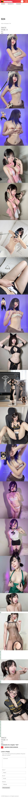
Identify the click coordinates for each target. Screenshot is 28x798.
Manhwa (18, 4)
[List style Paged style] (4, 29)
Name (3, 769)
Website (4, 781)
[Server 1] (3, 27)
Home (2, 23)
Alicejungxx (6, 23)
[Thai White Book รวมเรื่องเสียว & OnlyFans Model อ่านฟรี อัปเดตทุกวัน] (6, 1)
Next (2, 33)
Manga (3, 4)
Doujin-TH (10, 4)
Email (3, 775)
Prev (2, 31)
